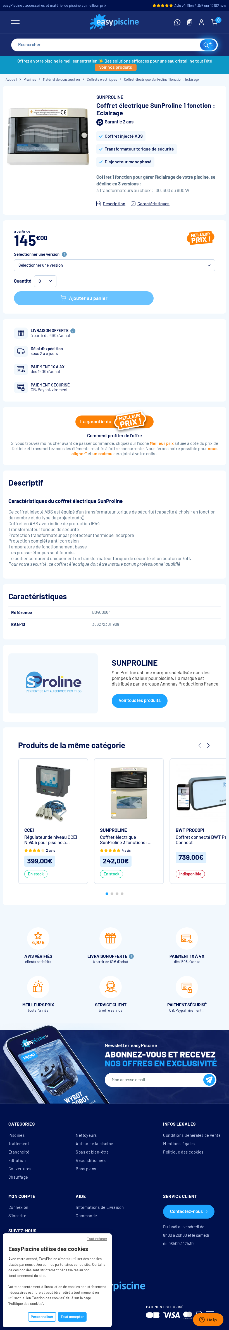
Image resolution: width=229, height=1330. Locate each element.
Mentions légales (179, 1144)
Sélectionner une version (36, 254)
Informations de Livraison (100, 1207)
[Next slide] (208, 745)
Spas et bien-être (92, 1152)
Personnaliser (42, 1317)
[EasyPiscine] (114, 22)
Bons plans (86, 1169)
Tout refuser (97, 1239)
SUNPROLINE (109, 97)
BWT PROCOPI (190, 830)
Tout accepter (72, 1317)
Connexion (18, 1207)
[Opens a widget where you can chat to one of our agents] (208, 1320)
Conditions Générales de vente (192, 1135)
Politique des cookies (183, 1152)
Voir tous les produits (140, 700)
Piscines (16, 1135)
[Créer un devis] (189, 22)
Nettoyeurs (86, 1135)
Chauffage (18, 1177)
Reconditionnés (91, 1160)
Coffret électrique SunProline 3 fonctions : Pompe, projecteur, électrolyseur (124, 840)
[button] (114, 265)
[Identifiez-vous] (201, 22)
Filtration (17, 1160)
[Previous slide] (199, 745)
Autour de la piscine (94, 1144)
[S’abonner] (209, 1080)
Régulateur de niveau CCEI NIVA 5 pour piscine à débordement (50, 840)
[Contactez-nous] (177, 22)
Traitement (18, 1144)
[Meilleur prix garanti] (200, 238)
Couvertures (19, 1169)
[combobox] (114, 45)
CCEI (29, 830)
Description (114, 203)
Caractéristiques (153, 203)
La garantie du (95, 421)
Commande (86, 1216)
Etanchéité (18, 1152)
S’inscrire (17, 1216)
